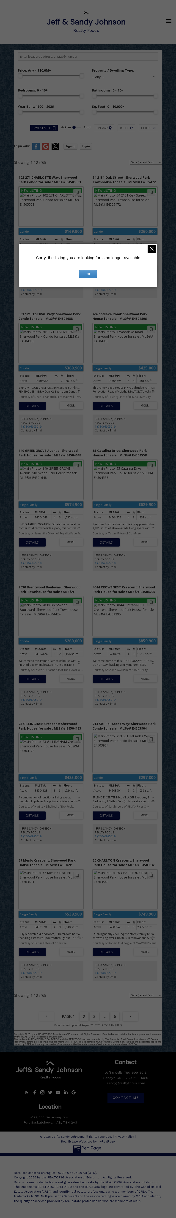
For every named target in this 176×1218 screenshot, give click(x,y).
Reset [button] (124, 128)
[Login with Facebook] (36, 149)
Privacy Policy (124, 1136)
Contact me (126, 1098)
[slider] (20, 75)
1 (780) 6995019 (31, 290)
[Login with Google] (45, 149)
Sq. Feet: (108, 106)
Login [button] (86, 146)
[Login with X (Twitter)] (55, 149)
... (105, 1016)
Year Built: (36, 106)
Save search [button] (42, 128)
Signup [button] (70, 146)
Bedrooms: (33, 90)
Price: (34, 70)
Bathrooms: (107, 90)
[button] (27, 1092)
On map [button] (102, 128)
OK (88, 274)
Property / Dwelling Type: (113, 70)
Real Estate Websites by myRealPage (88, 1141)
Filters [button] (146, 128)
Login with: (22, 146)
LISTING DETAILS (32, 406)
